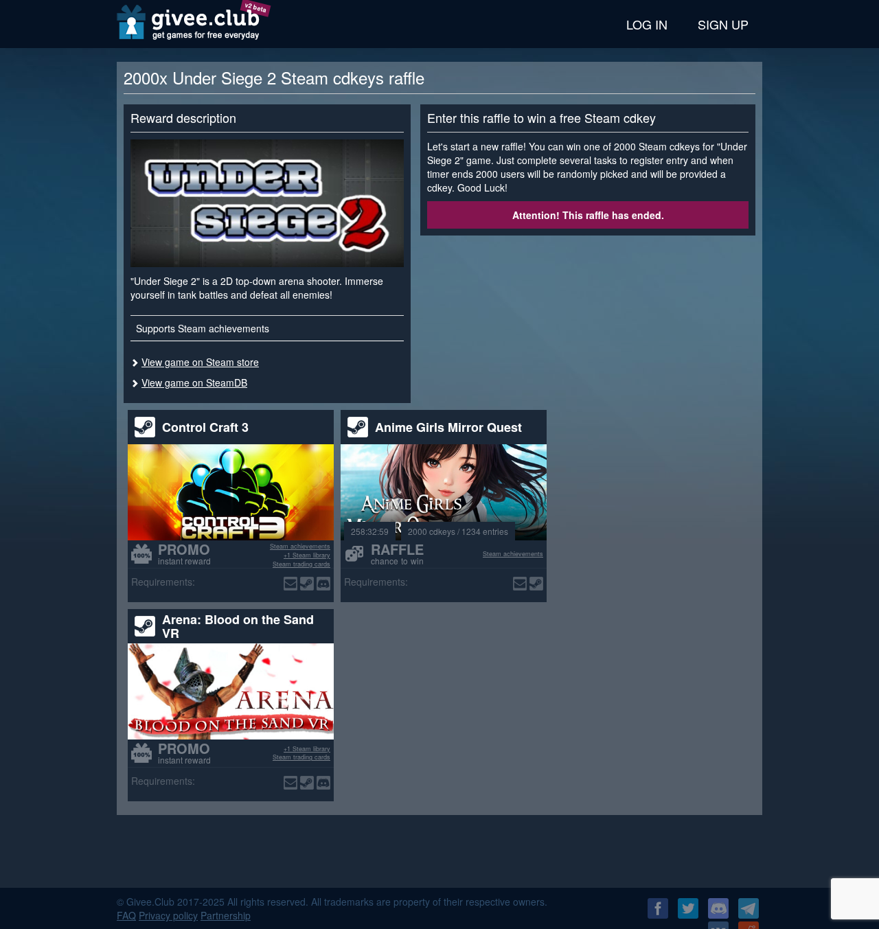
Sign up (723, 24)
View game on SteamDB (194, 382)
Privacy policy (168, 915)
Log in (646, 24)
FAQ (126, 915)
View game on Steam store (200, 362)
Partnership (226, 915)
